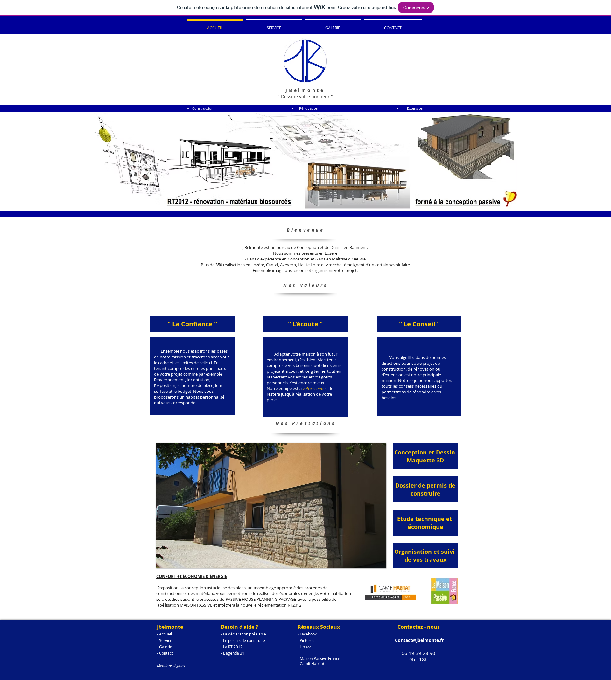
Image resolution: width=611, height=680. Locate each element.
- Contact (165, 653)
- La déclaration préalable (243, 633)
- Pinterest (307, 640)
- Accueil (164, 633)
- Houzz (304, 646)
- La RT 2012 (231, 646)
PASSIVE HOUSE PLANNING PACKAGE (261, 599)
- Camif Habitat (311, 663)
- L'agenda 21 (232, 653)
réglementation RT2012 (279, 605)
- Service (164, 640)
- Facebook (307, 633)
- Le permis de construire (243, 640)
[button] (271, 505)
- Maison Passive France (319, 658)
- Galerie (164, 646)
